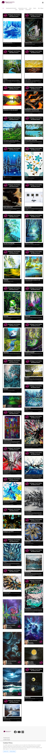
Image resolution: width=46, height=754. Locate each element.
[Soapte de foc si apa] (12, 100)
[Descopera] (12, 303)
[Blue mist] (12, 376)
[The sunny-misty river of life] (33, 267)
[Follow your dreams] (12, 230)
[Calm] (12, 164)
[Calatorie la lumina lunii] (12, 614)
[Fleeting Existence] (12, 648)
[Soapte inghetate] (12, 30)
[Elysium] (12, 66)
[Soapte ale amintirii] (12, 491)
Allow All (6, 751)
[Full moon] (33, 656)
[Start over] (33, 398)
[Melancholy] (33, 562)
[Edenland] (33, 303)
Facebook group (6, 737)
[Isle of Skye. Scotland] (33, 130)
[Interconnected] (12, 427)
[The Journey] (33, 498)
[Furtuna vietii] (33, 30)
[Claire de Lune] (12, 682)
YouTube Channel (6, 739)
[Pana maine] (33, 66)
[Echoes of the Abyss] (12, 522)
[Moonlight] (33, 684)
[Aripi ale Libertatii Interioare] (12, 461)
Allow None (12, 751)
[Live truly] (12, 552)
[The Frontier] (12, 402)
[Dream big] (12, 339)
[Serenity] (33, 370)
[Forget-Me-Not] (33, 532)
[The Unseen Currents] (12, 583)
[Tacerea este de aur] (33, 339)
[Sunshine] (12, 267)
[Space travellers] (12, 197)
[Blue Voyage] (33, 197)
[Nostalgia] (33, 164)
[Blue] (12, 710)
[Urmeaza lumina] (33, 230)
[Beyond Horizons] (33, 630)
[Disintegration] (33, 596)
